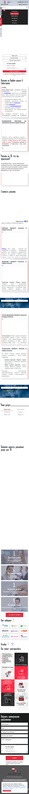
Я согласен (7, 790)
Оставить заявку (14, 615)
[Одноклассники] (27, 221)
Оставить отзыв (0, 32)
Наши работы (14, 16)
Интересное (14, 18)
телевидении (7, 93)
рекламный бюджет (16, 106)
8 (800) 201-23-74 (23, 2)
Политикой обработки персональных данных (14, 787)
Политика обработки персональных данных (14, 780)
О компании (14, 11)
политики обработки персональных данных (19, 74)
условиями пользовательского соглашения (14, 762)
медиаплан (12, 104)
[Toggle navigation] (4, 10)
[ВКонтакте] (25, 221)
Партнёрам (14, 20)
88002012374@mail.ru (23, 4)
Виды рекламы (14, 13)
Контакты (14, 22)
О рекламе (17, 102)
